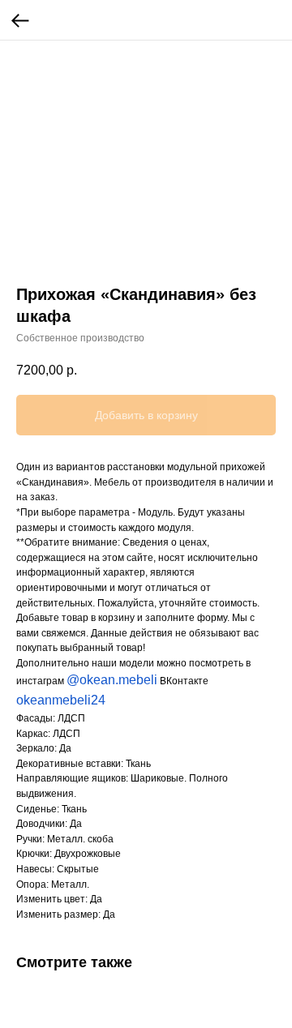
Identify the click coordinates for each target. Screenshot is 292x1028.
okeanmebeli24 (60, 700)
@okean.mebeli (112, 680)
